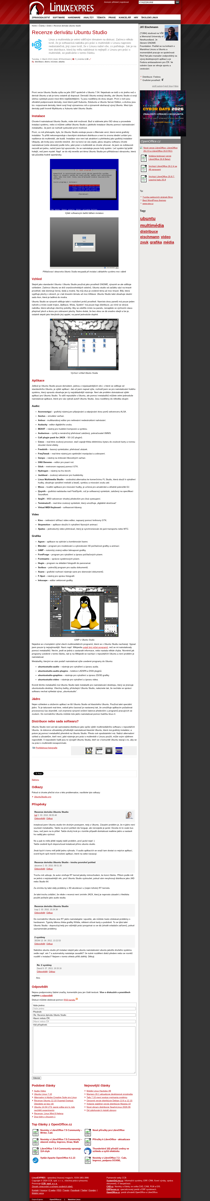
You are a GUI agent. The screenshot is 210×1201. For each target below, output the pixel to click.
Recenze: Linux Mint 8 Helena (48, 1113)
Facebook (75, 1190)
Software (59, 17)
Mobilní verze (38, 1193)
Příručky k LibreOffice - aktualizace (111, 1139)
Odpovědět (39, 818)
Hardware (74, 17)
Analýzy (88, 17)
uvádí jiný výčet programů (95, 647)
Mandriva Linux (74, 1199)
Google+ (92, 1190)
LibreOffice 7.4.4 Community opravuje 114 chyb (60, 1149)
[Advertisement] (84, 78)
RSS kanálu (69, 1000)
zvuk (144, 242)
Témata (101, 17)
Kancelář (125, 17)
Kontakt (35, 1190)
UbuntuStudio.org (42, 796)
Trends (66, 1190)
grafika (156, 242)
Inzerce (43, 1190)
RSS (59, 1190)
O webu (52, 1190)
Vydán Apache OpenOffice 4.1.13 (57, 1157)
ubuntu (62, 62)
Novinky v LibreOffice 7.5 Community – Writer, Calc (61, 1131)
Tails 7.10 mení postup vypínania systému (107, 1097)
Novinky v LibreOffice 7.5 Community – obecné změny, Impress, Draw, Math (61, 1140)
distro (47, 62)
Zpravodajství (41, 17)
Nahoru (35, 779)
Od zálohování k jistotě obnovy (101, 1110)
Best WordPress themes (154, 200)
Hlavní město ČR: (41, 1018)
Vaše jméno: (39, 1005)
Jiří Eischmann (64, 59)
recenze (54, 62)
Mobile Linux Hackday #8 (99, 1091)
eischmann (149, 237)
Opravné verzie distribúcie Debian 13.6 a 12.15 (109, 1100)
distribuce (39, 62)
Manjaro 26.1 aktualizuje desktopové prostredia (110, 1094)
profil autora (157, 86)
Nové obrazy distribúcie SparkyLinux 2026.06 (109, 1107)
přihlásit (115, 2)
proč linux (168, 86)
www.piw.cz (148, 203)
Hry (136, 17)
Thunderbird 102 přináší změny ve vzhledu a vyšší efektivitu (111, 1149)
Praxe (112, 17)
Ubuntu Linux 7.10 (43, 1094)
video (166, 237)
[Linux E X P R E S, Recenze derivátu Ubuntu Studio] (62, 7)
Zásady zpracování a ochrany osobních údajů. (52, 1186)
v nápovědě (46, 995)
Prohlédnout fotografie (46, 747)
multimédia (152, 225)
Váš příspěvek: (40, 1024)
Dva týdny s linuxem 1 (44, 1116)
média (168, 242)
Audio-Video (40, 1091)
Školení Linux (149, 17)
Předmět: (37, 1012)
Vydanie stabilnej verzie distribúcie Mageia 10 (109, 1104)
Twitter (84, 1190)
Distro (49, 26)
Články (42, 26)
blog (176, 86)
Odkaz (49, 818)
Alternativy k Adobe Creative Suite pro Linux (55, 1097)
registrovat (124, 2)
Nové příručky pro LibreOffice (109, 1130)
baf (35, 815)
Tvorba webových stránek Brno (158, 197)
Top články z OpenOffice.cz (52, 1124)
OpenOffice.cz (150, 141)
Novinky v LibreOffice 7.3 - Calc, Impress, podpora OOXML (110, 1159)
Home (34, 26)
